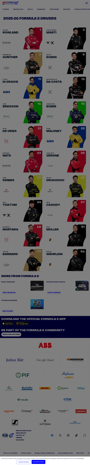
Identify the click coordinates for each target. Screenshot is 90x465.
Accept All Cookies (38, 461)
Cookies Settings (23, 461)
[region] (45, 461)
